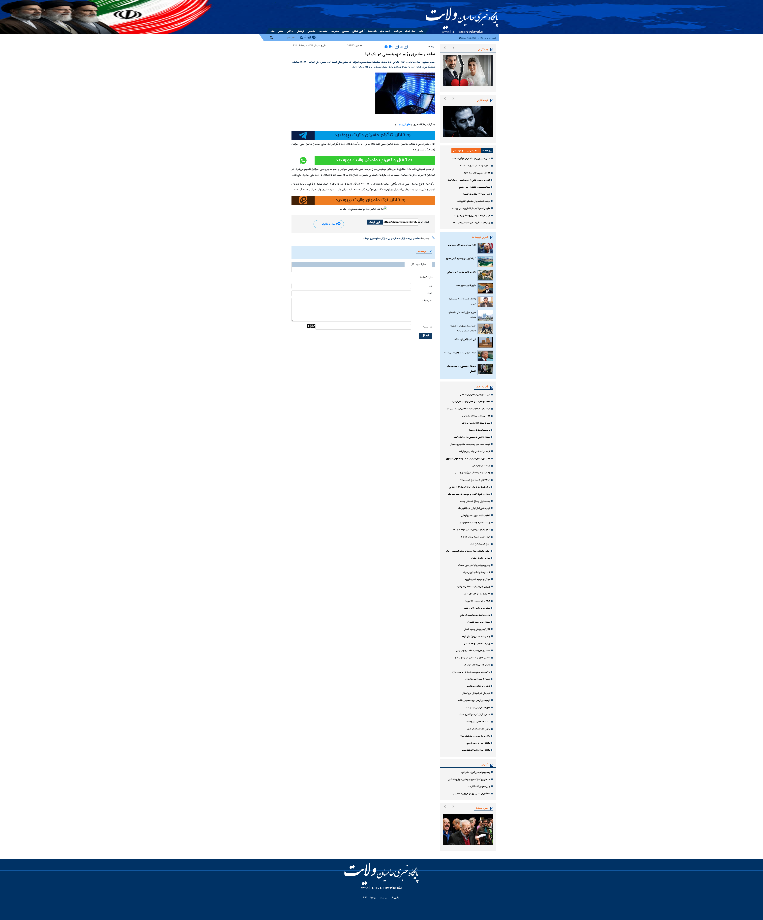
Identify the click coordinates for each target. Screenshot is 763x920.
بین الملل (397, 31)
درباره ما (286, 2)
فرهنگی (300, 31)
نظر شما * (427, 300)
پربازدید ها (487, 150)
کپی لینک (375, 222)
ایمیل (429, 293)
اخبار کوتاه (410, 31)
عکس (280, 31)
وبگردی (335, 31)
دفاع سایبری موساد (372, 238)
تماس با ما (277, 2)
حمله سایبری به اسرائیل (410, 238)
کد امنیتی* (427, 327)
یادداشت (372, 31)
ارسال (425, 335)
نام (430, 286)
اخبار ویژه (385, 31)
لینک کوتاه (423, 222)
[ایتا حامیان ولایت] (363, 160)
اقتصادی (323, 31)
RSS (365, 897)
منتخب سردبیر (473, 150)
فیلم (272, 31)
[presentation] (445, 48)
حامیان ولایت (404, 125)
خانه (421, 31)
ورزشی (290, 31)
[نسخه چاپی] (390, 47)
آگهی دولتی (358, 31)
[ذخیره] (386, 47)
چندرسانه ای (458, 150)
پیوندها (270, 2)
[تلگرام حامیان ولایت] (363, 135)
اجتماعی (311, 31)
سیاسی (345, 31)
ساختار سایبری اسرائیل (390, 238)
